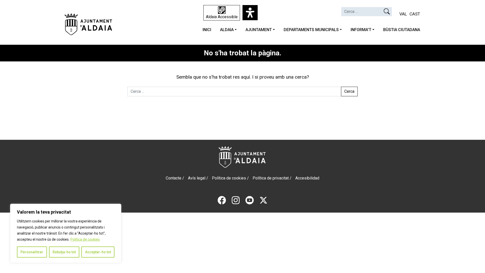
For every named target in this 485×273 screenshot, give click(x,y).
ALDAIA (227, 29)
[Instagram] (235, 200)
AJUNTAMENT (259, 29)
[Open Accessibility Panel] (250, 12)
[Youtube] (249, 200)
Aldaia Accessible (222, 16)
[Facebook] (221, 200)
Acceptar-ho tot (98, 252)
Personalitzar (31, 252)
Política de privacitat (271, 178)
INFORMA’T (361, 29)
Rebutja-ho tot (64, 252)
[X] (263, 200)
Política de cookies (85, 239)
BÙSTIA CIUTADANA (401, 29)
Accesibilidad (307, 178)
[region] (65, 233)
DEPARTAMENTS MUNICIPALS (311, 29)
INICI (207, 29)
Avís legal (196, 178)
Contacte (173, 178)
